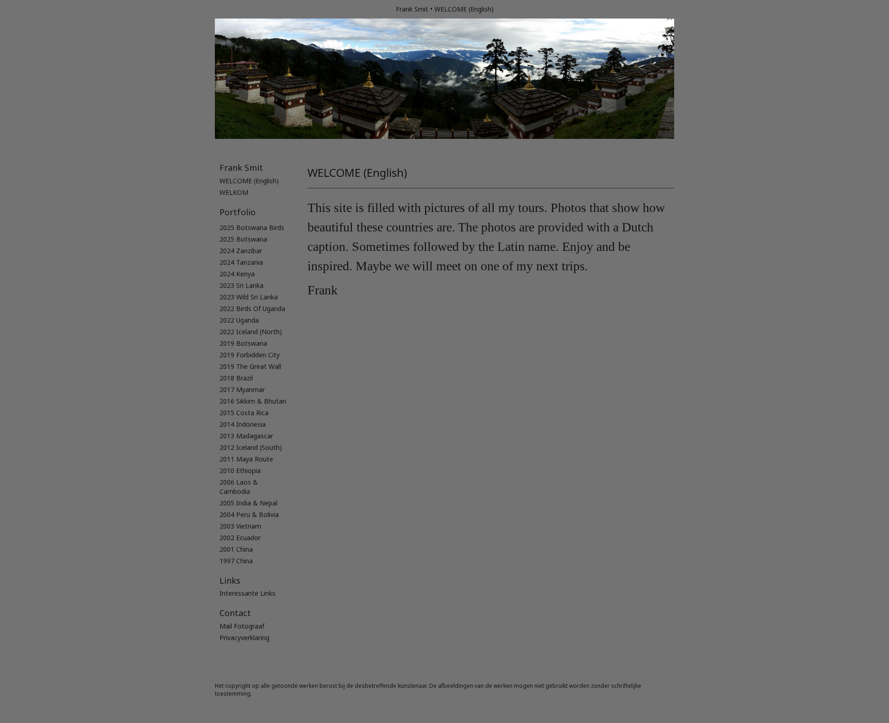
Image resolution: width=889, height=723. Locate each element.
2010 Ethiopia (240, 470)
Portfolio (237, 212)
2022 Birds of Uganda (252, 308)
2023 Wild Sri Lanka (248, 297)
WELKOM (233, 192)
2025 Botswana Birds (251, 227)
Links (229, 580)
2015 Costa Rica (244, 412)
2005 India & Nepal (248, 503)
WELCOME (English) (249, 180)
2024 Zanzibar (240, 250)
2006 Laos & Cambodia (238, 487)
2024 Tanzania (241, 262)
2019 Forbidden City (249, 354)
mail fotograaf (241, 626)
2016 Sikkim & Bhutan (252, 401)
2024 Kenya (237, 273)
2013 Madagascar (246, 435)
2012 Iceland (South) (250, 447)
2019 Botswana (243, 343)
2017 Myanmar (242, 389)
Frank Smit (412, 9)
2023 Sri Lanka (241, 285)
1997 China (236, 560)
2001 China (236, 549)
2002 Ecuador (240, 537)
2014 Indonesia (242, 424)
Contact (235, 612)
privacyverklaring (244, 637)
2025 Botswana (243, 239)
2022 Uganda (239, 320)
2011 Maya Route (246, 459)
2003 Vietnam (240, 526)
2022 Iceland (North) (250, 331)
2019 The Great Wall (250, 366)
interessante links (247, 593)
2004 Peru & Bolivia (249, 514)
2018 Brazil (236, 378)
